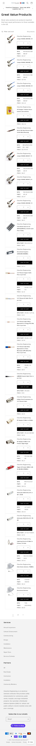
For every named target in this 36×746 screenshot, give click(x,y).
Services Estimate (9, 656)
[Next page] (23, 615)
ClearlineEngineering (17, 740)
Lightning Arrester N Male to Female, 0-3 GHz (25, 542)
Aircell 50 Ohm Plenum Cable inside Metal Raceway (25, 131)
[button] (4, 3)
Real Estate (7, 672)
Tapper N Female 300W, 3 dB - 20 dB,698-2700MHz (25, 468)
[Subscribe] (28, 719)
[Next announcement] (33, 8)
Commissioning (8, 636)
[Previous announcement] (3, 8)
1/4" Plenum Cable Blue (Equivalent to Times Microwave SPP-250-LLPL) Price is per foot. (24, 349)
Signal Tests (7, 652)
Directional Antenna (22, 590)
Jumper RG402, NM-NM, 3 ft (25, 62)
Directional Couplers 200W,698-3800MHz (22, 253)
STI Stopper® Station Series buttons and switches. (24, 110)
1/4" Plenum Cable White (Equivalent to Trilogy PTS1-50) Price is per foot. (25, 323)
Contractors (7, 676)
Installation (7, 644)
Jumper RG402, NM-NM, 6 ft (25, 86)
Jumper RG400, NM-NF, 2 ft (24, 179)
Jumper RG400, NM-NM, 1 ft (24, 203)
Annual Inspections (10, 627)
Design (6, 640)
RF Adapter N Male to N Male (25, 420)
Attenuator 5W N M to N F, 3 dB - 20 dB (24, 493)
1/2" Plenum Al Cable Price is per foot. (25, 299)
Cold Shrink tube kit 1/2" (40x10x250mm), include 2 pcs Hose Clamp (25, 228)
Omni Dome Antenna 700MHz (25, 567)
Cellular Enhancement (10, 632)
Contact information (16, 742)
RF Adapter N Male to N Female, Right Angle (23, 442)
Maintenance (8, 648)
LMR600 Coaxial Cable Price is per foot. (25, 377)
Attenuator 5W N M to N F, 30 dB (25, 519)
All (4, 668)
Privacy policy (26, 742)
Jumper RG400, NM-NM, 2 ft (25, 39)
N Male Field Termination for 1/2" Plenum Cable (25, 400)
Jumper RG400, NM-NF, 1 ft (24, 156)
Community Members (10, 684)
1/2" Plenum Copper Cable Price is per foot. (24, 274)
